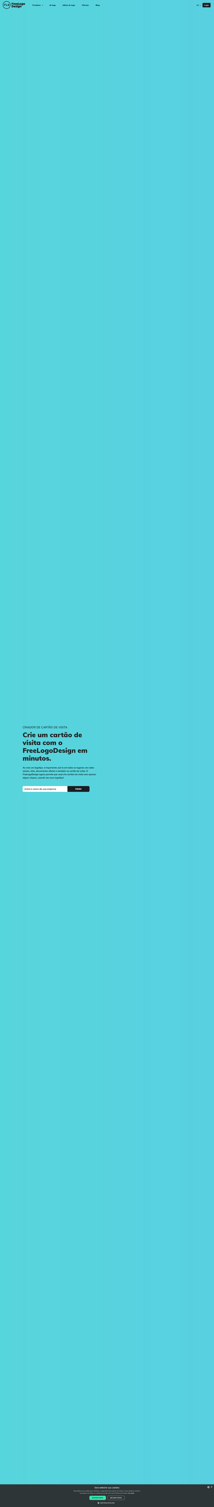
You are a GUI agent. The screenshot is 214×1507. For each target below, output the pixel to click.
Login (206, 5)
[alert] (107, 1495)
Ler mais (131, 1493)
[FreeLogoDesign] (23, 5)
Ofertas (85, 5)
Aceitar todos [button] (97, 1498)
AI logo (52, 5)
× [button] (211, 1487)
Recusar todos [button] (116, 1498)
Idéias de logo (69, 5)
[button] (107, 1503)
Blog (98, 5)
